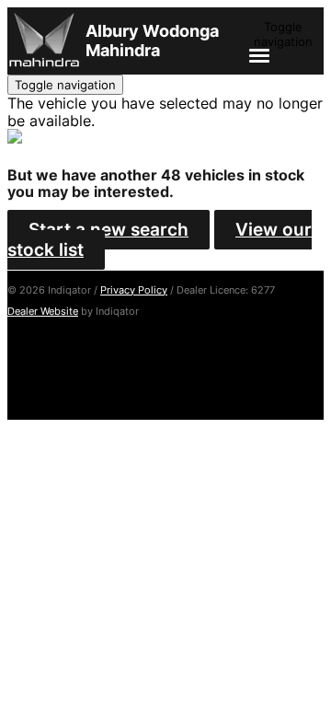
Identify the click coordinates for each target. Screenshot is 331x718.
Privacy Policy (133, 290)
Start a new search (108, 229)
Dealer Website (42, 311)
